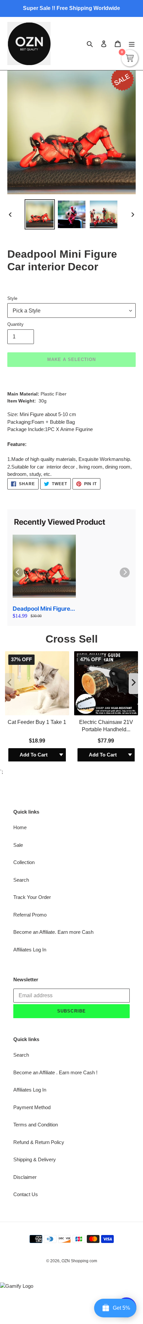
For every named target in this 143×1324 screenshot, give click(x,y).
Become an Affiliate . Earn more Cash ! (55, 946)
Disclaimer (25, 1050)
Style (12, 298)
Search (21, 753)
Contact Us (25, 1068)
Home (20, 701)
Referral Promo (30, 788)
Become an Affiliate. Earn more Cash (53, 805)
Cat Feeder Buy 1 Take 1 (37, 595)
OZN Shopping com (79, 1134)
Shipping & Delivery (34, 1033)
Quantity (15, 324)
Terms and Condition (35, 998)
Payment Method (32, 981)
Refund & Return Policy (38, 1015)
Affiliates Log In (29, 823)
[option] (40, 214)
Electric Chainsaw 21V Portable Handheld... (106, 598)
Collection (24, 736)
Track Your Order (32, 770)
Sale (18, 718)
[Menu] (132, 44)
